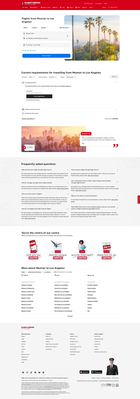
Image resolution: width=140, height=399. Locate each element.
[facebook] (23, 372)
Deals (78, 7)
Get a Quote (98, 3)
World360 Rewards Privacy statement (109, 381)
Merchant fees (56, 387)
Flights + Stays (46, 7)
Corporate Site (49, 339)
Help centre (97, 336)
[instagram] (27, 372)
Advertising (49, 349)
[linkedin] (35, 372)
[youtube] (39, 372)
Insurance (72, 344)
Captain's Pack (74, 336)
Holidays (34, 7)
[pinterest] (43, 372)
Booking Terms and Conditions (45, 389)
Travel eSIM (73, 349)
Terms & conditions (106, 378)
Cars (85, 7)
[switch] (37, 51)
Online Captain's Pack (75, 346)
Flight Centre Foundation (52, 344)
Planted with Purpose (51, 346)
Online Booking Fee (48, 386)
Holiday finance (74, 341)
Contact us (97, 341)
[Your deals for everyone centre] (58, 250)
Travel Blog (24, 359)
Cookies (96, 349)
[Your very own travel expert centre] (82, 250)
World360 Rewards (75, 352)
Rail (22, 352)
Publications (24, 357)
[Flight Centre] (27, 328)
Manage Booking (98, 339)
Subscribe (72, 354)
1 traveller (34, 27)
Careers (48, 341)
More (90, 7)
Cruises (71, 7)
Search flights (46, 55)
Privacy (96, 346)
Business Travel (25, 354)
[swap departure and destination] (67, 35)
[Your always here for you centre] (107, 250)
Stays (56, 7)
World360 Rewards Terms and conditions (87, 381)
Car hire (23, 344)
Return (25, 27)
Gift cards (72, 339)
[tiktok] (31, 372)
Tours (63, 7)
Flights (26, 7)
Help (105, 3)
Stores (104, 7)
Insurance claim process (100, 352)
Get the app (90, 3)
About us (48, 336)
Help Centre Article (63, 188)
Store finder (97, 344)
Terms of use (115, 378)
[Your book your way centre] (33, 250)
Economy (43, 27)
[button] (70, 316)
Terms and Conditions (26, 384)
